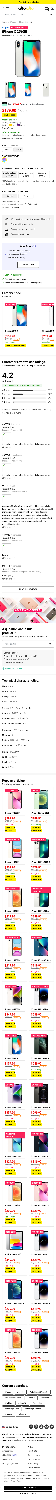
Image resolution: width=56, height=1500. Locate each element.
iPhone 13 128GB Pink (41, 1205)
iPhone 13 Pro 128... (40, 911)
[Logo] (27, 8)
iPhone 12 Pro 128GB (40, 1107)
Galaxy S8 (22, 1403)
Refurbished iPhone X (39, 1392)
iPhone (13, 22)
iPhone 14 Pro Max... (40, 1009)
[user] (52, 8)
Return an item (34, 1468)
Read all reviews (28, 589)
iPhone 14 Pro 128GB (40, 1303)
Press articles (7, 1459)
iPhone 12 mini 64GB (40, 813)
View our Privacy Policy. (13, 1481)
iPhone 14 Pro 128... (40, 1254)
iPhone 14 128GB (12, 1009)
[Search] (51, 14)
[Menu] (7, 8)
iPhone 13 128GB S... (14, 1156)
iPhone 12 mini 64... (13, 1205)
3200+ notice (25, 35)
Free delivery (33, 1463)
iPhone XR (45, 1398)
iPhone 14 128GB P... (14, 1107)
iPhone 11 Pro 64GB (40, 1058)
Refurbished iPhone (13, 1398)
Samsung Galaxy (12, 1409)
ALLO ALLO (9, 1455)
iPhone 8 (31, 1398)
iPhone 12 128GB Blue (14, 1303)
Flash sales (37, 1403)
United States (12, 1427)
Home (4, 22)
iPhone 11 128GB (12, 960)
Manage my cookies (10, 1463)
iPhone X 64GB (11, 331)
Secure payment (34, 1459)
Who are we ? (7, 1451)
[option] (28, 59)
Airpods (20, 1392)
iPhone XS (23, 1414)
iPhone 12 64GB (12, 911)
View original (9, 447)
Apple (5, 27)
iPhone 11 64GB (12, 862)
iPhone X (8, 1414)
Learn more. (15, 413)
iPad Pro (8, 1403)
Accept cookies (28, 1488)
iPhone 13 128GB (12, 813)
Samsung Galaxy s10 (33, 1409)
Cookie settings (28, 1494)
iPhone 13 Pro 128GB (40, 862)
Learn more (28, 264)
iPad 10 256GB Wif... (13, 1254)
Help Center (32, 1451)
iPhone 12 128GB (12, 1352)
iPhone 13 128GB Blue (41, 960)
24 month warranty (36, 1455)
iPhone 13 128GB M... (40, 1156)
